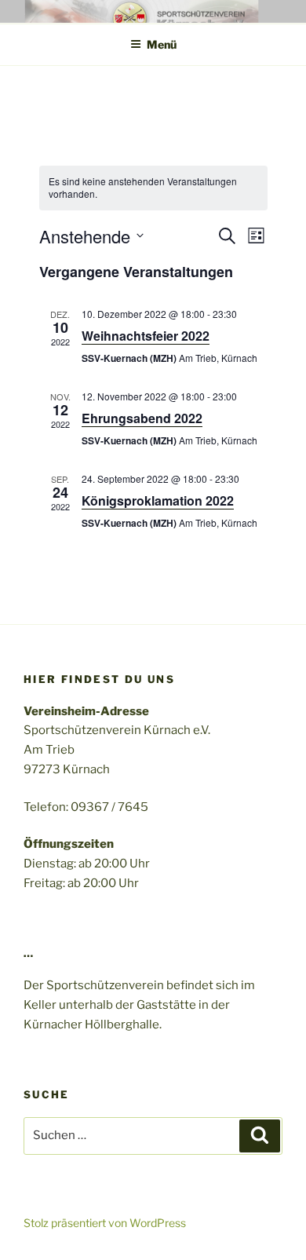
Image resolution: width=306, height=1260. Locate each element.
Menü (162, 44)
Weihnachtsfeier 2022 (145, 336)
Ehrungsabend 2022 (142, 418)
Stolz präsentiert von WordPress (105, 1222)
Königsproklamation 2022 (158, 500)
